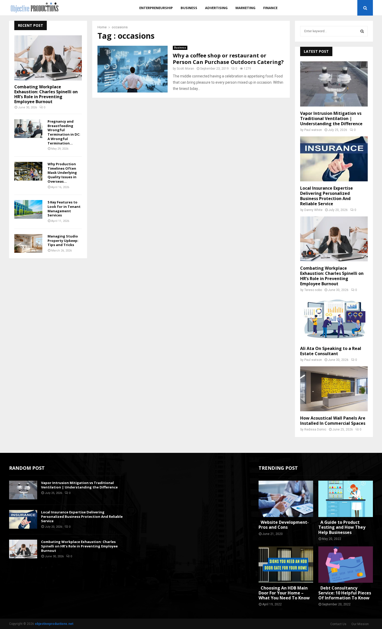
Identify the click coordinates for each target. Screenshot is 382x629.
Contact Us (338, 624)
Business (189, 7)
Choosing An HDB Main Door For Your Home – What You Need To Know (284, 593)
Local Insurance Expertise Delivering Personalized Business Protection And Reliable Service (326, 196)
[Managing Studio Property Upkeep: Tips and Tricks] (28, 243)
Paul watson (313, 130)
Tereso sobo (313, 290)
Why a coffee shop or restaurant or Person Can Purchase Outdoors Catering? (228, 58)
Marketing (245, 7)
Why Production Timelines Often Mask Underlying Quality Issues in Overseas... (62, 173)
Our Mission (360, 624)
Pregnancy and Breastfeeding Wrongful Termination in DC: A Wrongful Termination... (64, 132)
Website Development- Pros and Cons (284, 524)
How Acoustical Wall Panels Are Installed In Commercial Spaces (332, 420)
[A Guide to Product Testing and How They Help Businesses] (345, 499)
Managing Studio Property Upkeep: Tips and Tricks (63, 240)
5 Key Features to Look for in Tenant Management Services (64, 208)
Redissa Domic (315, 429)
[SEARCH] (362, 31)
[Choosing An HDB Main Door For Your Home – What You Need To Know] (286, 564)
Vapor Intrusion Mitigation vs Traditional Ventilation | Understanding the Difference (331, 118)
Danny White (313, 210)
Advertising (216, 7)
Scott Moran (185, 68)
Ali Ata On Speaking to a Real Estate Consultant (330, 351)
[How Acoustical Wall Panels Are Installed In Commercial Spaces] (334, 388)
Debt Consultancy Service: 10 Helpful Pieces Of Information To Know (344, 593)
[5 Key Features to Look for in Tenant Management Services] (28, 209)
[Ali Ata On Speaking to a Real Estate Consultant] (334, 318)
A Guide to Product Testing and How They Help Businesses (341, 527)
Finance (270, 7)
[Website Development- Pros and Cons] (286, 499)
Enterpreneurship (156, 7)
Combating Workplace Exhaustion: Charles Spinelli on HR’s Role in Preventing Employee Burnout (46, 94)
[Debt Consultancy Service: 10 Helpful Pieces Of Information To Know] (345, 564)
